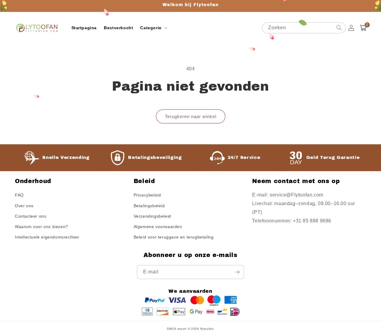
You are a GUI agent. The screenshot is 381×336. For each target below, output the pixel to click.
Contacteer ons (30, 216)
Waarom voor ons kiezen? (41, 226)
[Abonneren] (237, 272)
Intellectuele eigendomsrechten (47, 237)
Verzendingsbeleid (152, 216)
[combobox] (304, 28)
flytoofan (207, 328)
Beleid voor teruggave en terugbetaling (174, 237)
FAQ (19, 195)
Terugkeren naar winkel (190, 116)
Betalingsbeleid (149, 205)
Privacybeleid (147, 195)
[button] (153, 27)
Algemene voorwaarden (158, 226)
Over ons (24, 205)
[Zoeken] (339, 28)
